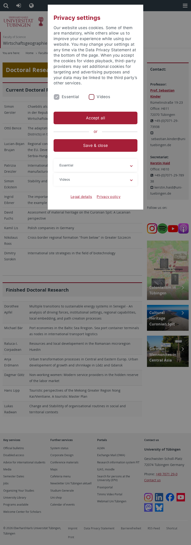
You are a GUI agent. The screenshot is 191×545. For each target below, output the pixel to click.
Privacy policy (108, 196)
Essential (70, 96)
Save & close (95, 145)
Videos (103, 96)
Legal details (81, 196)
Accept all (95, 118)
